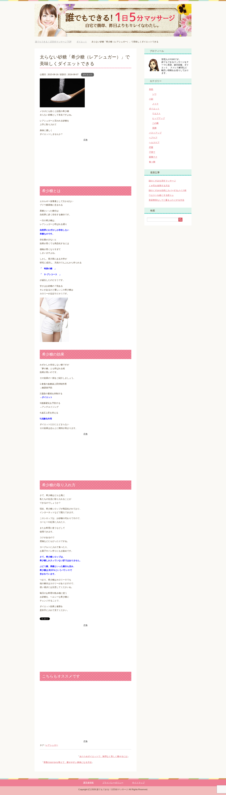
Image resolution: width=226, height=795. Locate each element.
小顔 (151, 99)
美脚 (154, 128)
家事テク (153, 157)
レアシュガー (52, 745)
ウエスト (156, 113)
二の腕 (155, 123)
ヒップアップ (158, 118)
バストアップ (155, 133)
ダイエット (87, 75)
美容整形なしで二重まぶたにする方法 (166, 200)
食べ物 (152, 162)
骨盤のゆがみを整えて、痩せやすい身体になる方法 (68, 762)
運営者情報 (88, 783)
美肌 (151, 89)
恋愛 (151, 147)
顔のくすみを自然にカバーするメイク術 (167, 190)
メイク (155, 104)
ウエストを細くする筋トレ (161, 195)
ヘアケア (153, 138)
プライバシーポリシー (112, 783)
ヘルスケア (154, 142)
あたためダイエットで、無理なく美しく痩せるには (103, 756)
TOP (53, 42)
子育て (152, 152)
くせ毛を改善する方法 (159, 185)
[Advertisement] (85, 160)
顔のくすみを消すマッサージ (162, 181)
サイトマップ (138, 783)
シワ (154, 94)
